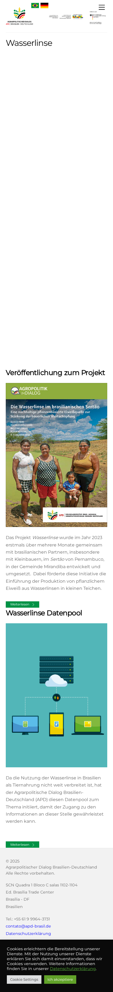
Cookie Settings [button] (24, 979)
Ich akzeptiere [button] (60, 979)
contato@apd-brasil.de (28, 926)
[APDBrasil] (19, 25)
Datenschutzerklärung (28, 933)
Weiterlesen (19, 604)
